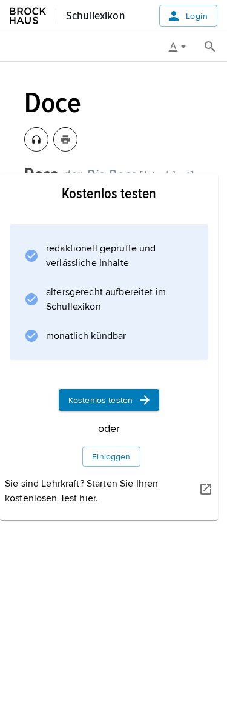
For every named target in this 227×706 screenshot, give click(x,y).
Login (197, 16)
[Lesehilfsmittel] (182, 47)
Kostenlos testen (100, 400)
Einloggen (111, 456)
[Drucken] (65, 139)
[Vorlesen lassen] (36, 139)
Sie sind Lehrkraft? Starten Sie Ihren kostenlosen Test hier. (81, 491)
